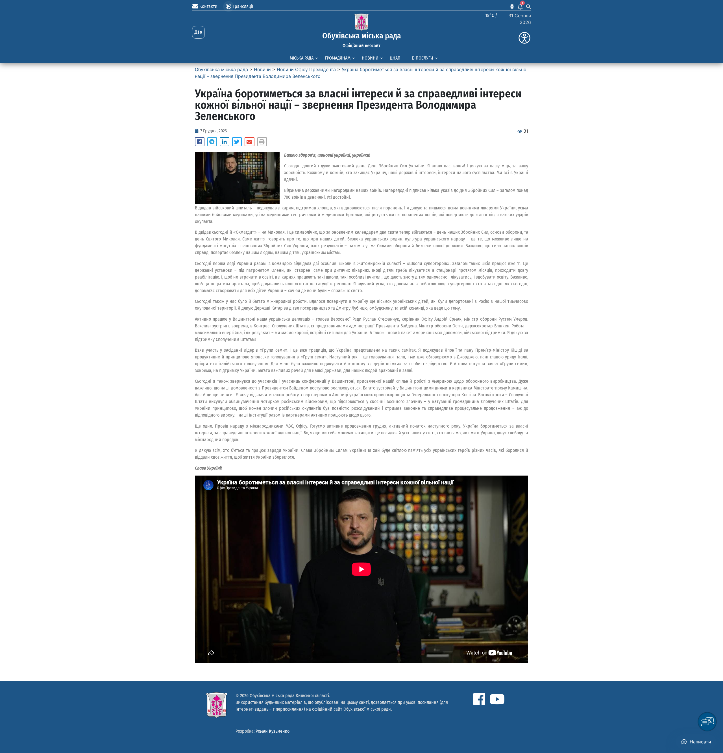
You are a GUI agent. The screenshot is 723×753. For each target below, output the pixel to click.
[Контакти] (195, 6)
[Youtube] (497, 699)
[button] (199, 141)
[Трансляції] (228, 6)
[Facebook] (479, 699)
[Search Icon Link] (529, 6)
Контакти (208, 6)
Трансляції (243, 6)
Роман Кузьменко (272, 731)
